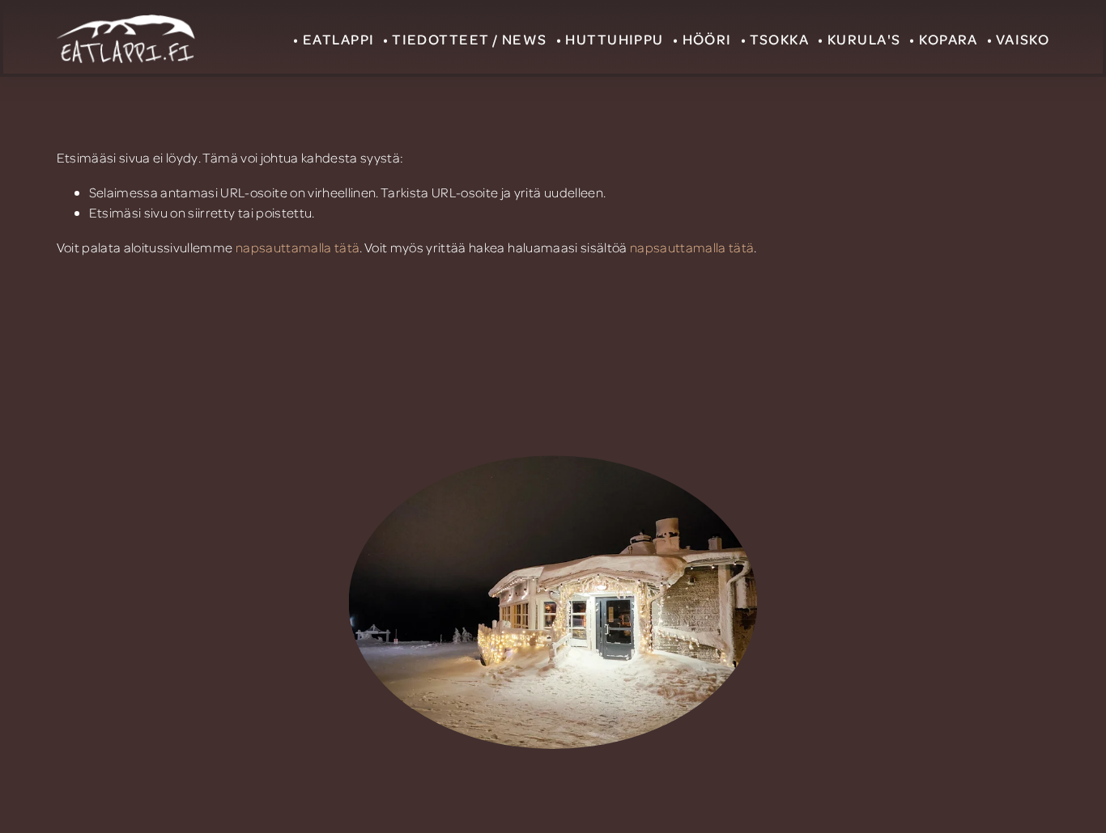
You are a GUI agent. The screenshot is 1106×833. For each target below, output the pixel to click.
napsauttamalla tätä (297, 247)
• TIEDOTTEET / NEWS (465, 39)
